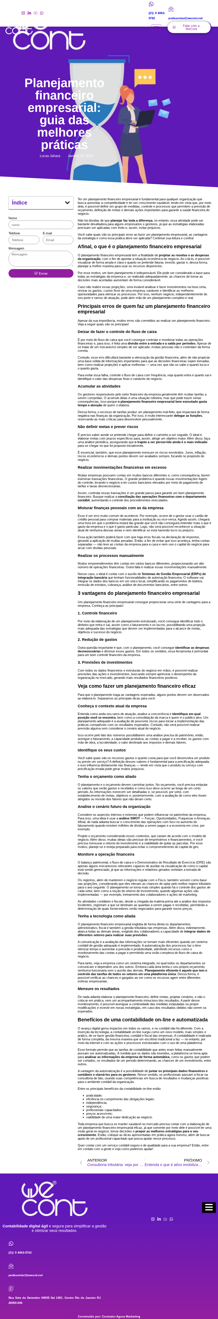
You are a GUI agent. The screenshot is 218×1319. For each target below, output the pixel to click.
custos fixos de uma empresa (124, 290)
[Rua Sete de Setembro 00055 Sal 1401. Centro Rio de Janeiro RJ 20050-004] (11, 1288)
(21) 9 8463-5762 (20, 1252)
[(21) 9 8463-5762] (151, 4)
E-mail (47, 233)
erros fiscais (152, 537)
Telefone (14, 233)
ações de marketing (183, 894)
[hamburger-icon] (156, 28)
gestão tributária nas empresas (145, 928)
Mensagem (16, 248)
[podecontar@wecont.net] (171, 9)
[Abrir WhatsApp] (207, 1308)
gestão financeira (166, 357)
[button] (67, 202)
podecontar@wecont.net (26, 1275)
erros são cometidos (141, 320)
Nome (13, 218)
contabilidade (186, 1035)
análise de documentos (138, 585)
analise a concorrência (153, 714)
